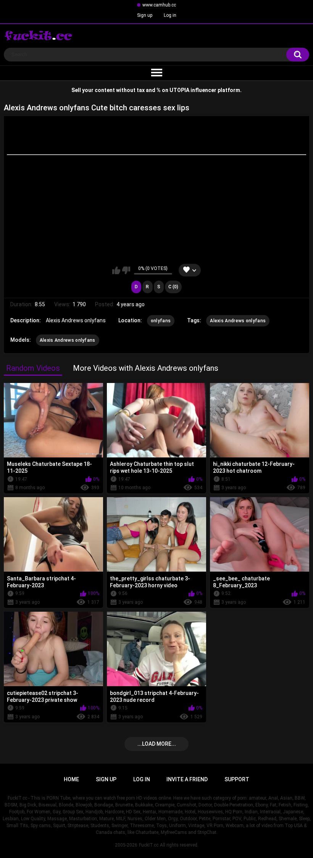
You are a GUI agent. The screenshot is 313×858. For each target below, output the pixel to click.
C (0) (173, 286)
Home (71, 779)
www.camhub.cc (159, 5)
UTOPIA (179, 90)
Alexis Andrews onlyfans (238, 320)
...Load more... (156, 744)
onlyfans (161, 320)
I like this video (116, 270)
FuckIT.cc (148, 845)
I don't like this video (126, 270)
